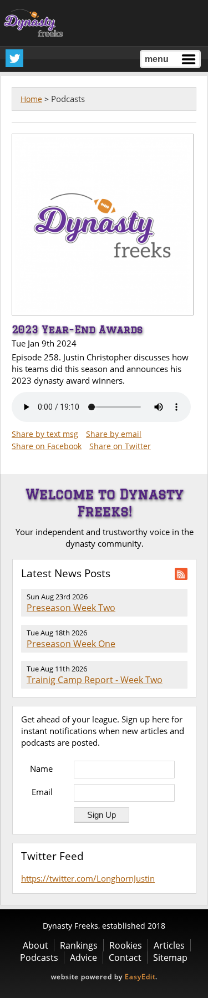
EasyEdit (140, 976)
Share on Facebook (47, 446)
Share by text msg (45, 434)
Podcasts (39, 957)
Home (31, 99)
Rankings (79, 945)
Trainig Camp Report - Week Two (95, 680)
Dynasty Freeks (35, 23)
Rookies (125, 945)
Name (41, 768)
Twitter (14, 58)
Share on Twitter (120, 446)
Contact (125, 957)
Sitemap (170, 957)
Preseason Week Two (71, 608)
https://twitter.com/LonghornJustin (88, 878)
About (35, 945)
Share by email (113, 434)
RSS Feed (181, 574)
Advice (83, 957)
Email (42, 791)
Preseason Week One (71, 644)
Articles (169, 945)
